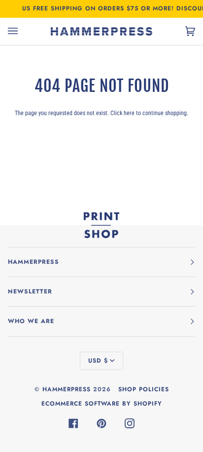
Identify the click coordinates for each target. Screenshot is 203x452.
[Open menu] (22, 31)
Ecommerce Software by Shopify (101, 403)
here (129, 113)
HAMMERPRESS (66, 389)
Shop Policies (143, 389)
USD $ (98, 360)
